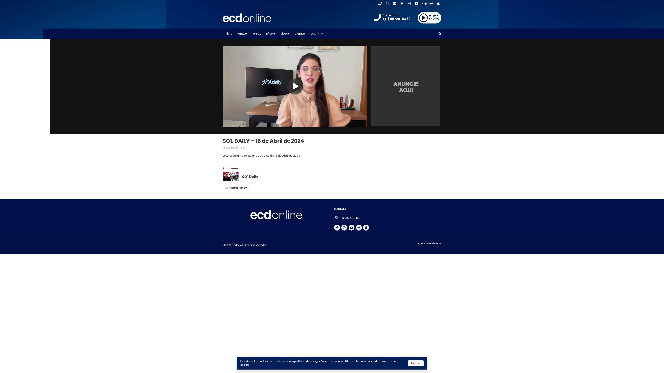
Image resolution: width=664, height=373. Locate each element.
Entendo (416, 363)
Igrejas (242, 33)
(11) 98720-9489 (350, 218)
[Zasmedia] (432, 247)
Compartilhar (234, 188)
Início (229, 33)
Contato (316, 33)
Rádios (271, 33)
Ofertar (300, 33)
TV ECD (256, 33)
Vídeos (285, 33)
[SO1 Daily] (231, 176)
